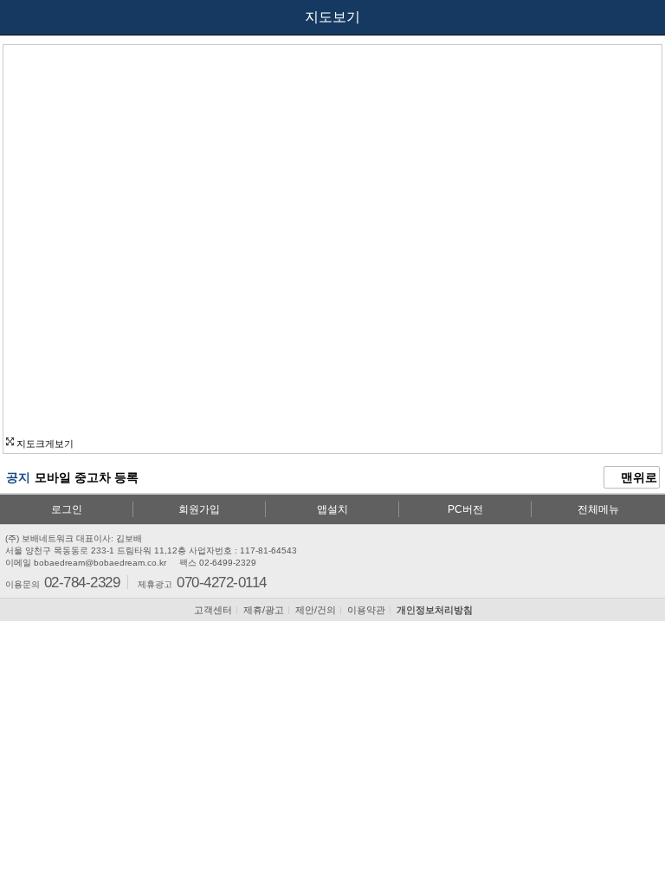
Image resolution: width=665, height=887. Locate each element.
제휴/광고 (263, 610)
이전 (27, 17)
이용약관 (366, 610)
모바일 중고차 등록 (87, 477)
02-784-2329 (81, 581)
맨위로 (637, 477)
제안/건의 (315, 610)
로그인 (66, 509)
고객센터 (213, 610)
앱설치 (332, 509)
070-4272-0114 (221, 581)
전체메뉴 (598, 509)
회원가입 (199, 509)
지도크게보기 (44, 443)
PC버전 (465, 509)
